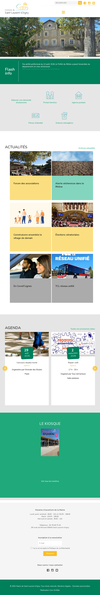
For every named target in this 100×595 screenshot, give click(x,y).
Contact (93, 3)
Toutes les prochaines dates (82, 329)
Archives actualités (86, 148)
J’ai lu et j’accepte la (51, 548)
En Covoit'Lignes (23, 286)
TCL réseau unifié (64, 286)
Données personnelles (81, 586)
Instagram (89, 3)
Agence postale (78, 102)
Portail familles (50, 102)
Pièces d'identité (36, 123)
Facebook (85, 3)
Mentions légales (64, 586)
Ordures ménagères (64, 123)
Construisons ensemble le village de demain (28, 236)
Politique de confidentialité (59, 548)
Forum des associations (26, 183)
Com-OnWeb (55, 590)
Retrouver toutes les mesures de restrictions (40, 69)
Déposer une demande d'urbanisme (21, 101)
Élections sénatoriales (67, 234)
